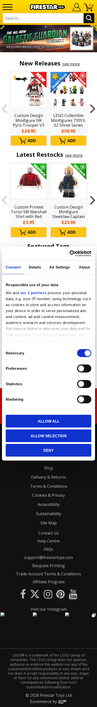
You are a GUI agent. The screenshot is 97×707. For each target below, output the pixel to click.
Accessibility (49, 504)
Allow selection (49, 436)
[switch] (84, 369)
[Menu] (7, 7)
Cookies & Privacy (48, 495)
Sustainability (48, 513)
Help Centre (48, 541)
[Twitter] (35, 594)
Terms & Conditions (48, 486)
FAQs (48, 549)
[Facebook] (23, 594)
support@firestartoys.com (48, 557)
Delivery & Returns (48, 477)
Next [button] (92, 109)
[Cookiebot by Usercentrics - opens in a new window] (69, 253)
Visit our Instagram (49, 609)
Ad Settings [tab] (59, 267)
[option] (48, 38)
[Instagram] (48, 594)
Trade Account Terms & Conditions (48, 574)
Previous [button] (4, 109)
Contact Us (48, 533)
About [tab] (84, 267)
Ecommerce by (44, 701)
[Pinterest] (60, 594)
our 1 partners (33, 292)
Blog (48, 468)
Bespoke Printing (48, 565)
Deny (48, 450)
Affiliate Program (48, 582)
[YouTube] (73, 594)
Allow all (48, 421)
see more (71, 64)
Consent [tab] (13, 267)
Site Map (48, 523)
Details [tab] (35, 267)
